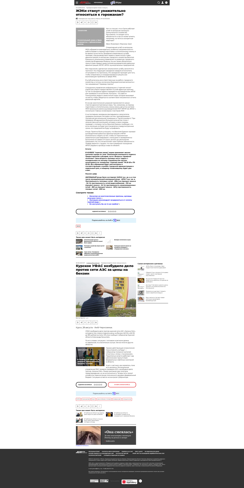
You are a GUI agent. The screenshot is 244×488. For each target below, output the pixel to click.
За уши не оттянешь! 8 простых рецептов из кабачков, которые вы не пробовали (157, 280)
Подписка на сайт (127, 451)
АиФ (87, 318)
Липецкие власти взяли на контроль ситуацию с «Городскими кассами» (122, 247)
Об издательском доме (152, 451)
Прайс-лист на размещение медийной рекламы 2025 (148, 453)
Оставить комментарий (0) (122, 384)
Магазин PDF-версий (122, 453)
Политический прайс (95, 455)
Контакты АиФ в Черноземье (110, 451)
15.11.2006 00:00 (80, 7)
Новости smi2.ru (82, 445)
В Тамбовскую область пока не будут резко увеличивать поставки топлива (93, 420)
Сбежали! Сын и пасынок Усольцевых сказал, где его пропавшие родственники (157, 274)
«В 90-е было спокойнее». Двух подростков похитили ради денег (156, 266)
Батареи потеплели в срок (122, 239)
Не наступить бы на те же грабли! (103, 204)
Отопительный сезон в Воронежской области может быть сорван (93, 241)
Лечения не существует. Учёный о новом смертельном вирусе (156, 292)
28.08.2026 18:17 (80, 263)
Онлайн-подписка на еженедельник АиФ (101, 453)
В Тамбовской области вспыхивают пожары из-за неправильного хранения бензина (124, 414)
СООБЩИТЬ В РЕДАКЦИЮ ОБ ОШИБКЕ (114, 455)
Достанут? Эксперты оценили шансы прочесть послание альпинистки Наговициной (157, 286)
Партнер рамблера (114, 481)
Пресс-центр (138, 451)
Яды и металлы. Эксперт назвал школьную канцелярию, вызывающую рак (155, 299)
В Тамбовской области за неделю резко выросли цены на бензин (94, 413)
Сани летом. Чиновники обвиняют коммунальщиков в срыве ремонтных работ (93, 253)
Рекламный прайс (94, 451)
